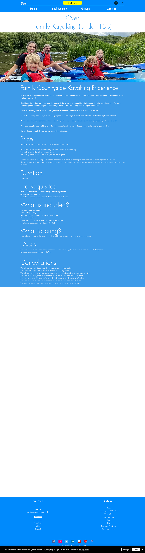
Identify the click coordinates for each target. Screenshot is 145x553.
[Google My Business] (92, 541)
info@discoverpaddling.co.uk (37, 512)
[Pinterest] (85, 541)
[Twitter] (66, 541)
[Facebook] (120, 3)
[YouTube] (79, 541)
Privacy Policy (84, 550)
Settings (126, 550)
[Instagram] (122, 3)
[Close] (142, 549)
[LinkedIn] (72, 541)
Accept (136, 550)
